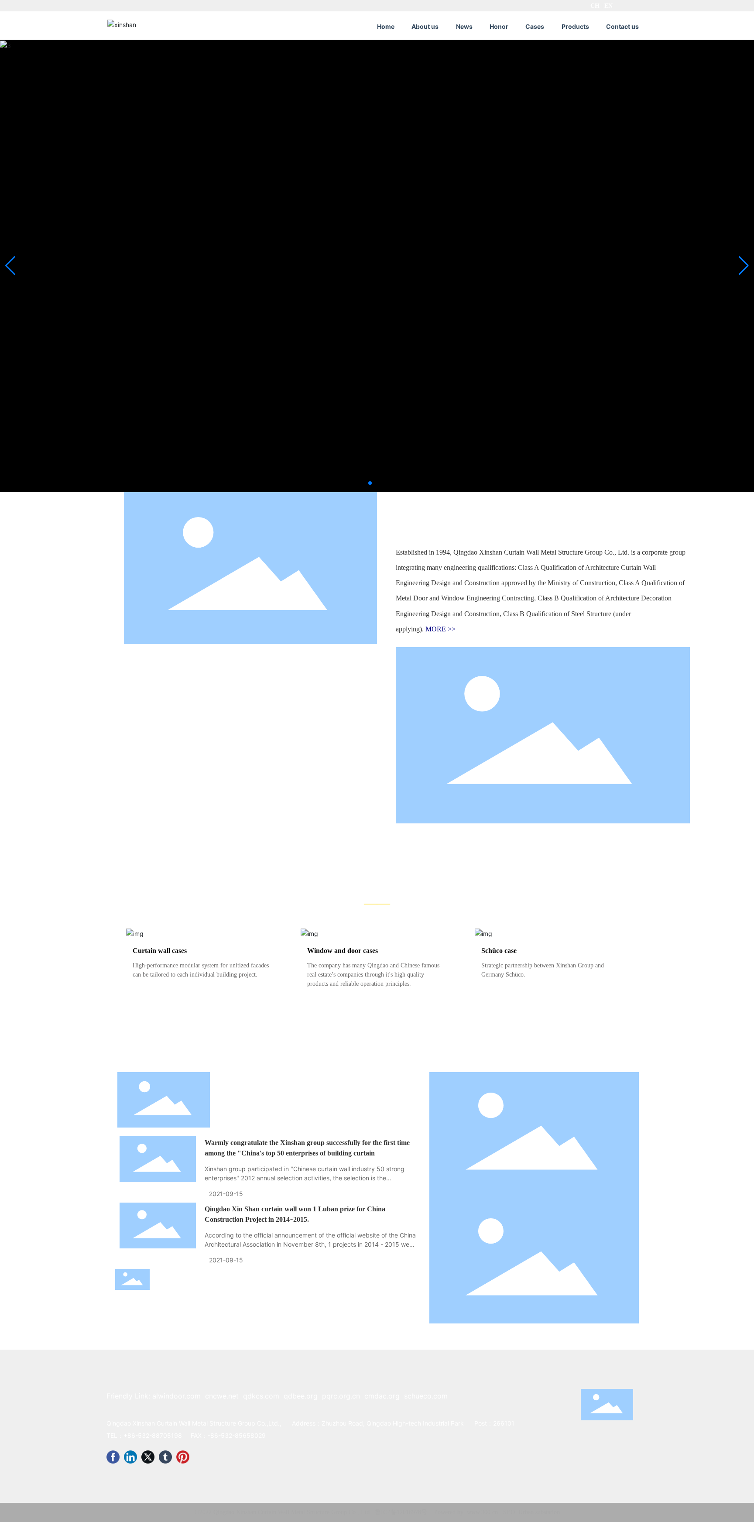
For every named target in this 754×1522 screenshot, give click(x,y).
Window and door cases (342, 950)
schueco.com (426, 1396)
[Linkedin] (130, 1457)
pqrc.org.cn (341, 1396)
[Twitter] (147, 1457)
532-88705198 (160, 1435)
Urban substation (539, 1512)
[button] (370, 483)
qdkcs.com (261, 1396)
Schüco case (499, 950)
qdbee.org (301, 1396)
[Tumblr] (165, 1457)
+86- (130, 1435)
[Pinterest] (182, 1457)
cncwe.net (222, 1396)
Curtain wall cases (160, 950)
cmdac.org (382, 1396)
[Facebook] (113, 1457)
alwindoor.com (176, 1396)
